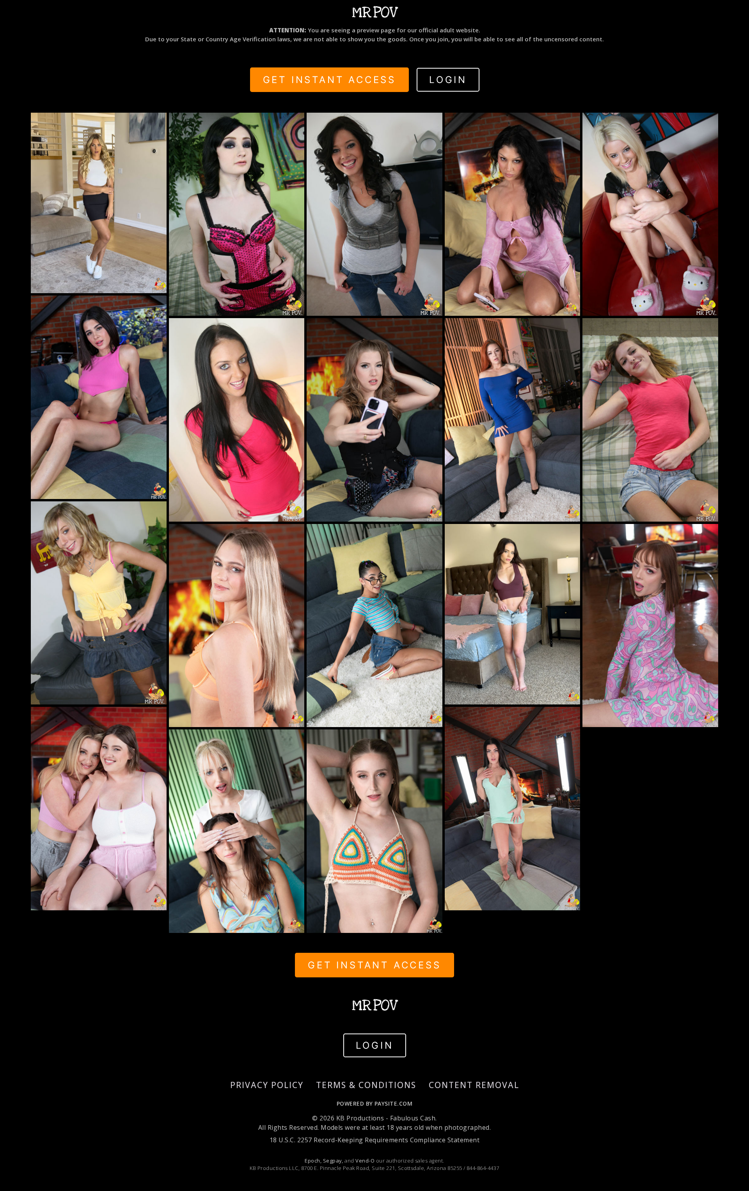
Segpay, (333, 1160)
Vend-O (364, 1160)
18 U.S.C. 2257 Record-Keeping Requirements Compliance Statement (374, 1140)
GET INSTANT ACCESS (329, 79)
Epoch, (313, 1160)
